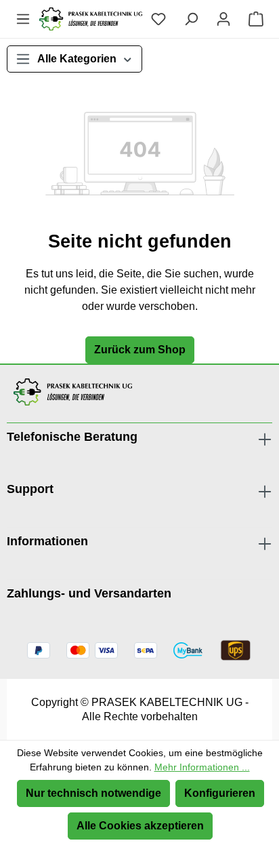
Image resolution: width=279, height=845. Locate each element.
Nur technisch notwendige (93, 793)
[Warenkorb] (256, 19)
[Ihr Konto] (223, 19)
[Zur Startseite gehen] (90, 19)
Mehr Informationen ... (202, 767)
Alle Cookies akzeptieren (140, 825)
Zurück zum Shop (140, 349)
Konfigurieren (219, 793)
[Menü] (23, 19)
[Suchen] (191, 19)
